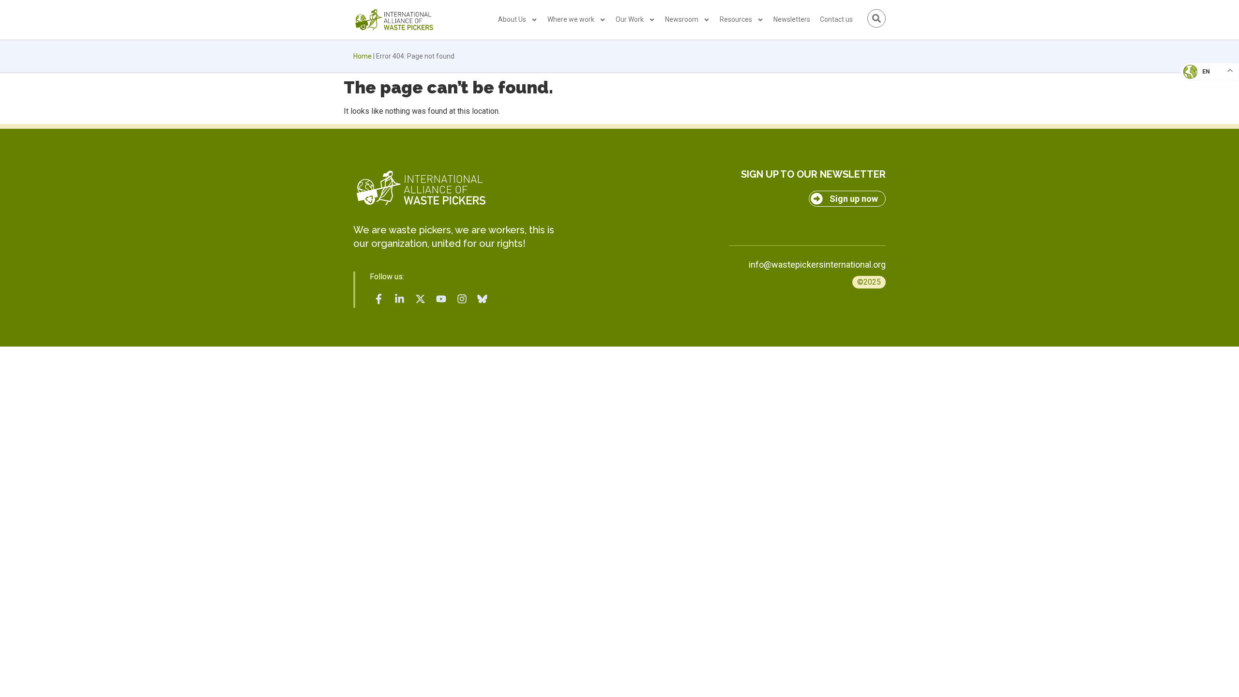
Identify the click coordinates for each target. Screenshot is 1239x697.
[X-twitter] (420, 298)
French (1200, 80)
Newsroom (681, 19)
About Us (512, 19)
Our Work (630, 19)
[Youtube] (441, 298)
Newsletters (791, 19)
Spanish (1200, 138)
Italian (1199, 99)
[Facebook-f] (379, 298)
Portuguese (1207, 119)
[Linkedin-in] (400, 298)
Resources (736, 19)
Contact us (836, 19)
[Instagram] (462, 298)
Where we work (570, 19)
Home (362, 56)
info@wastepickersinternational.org (817, 264)
